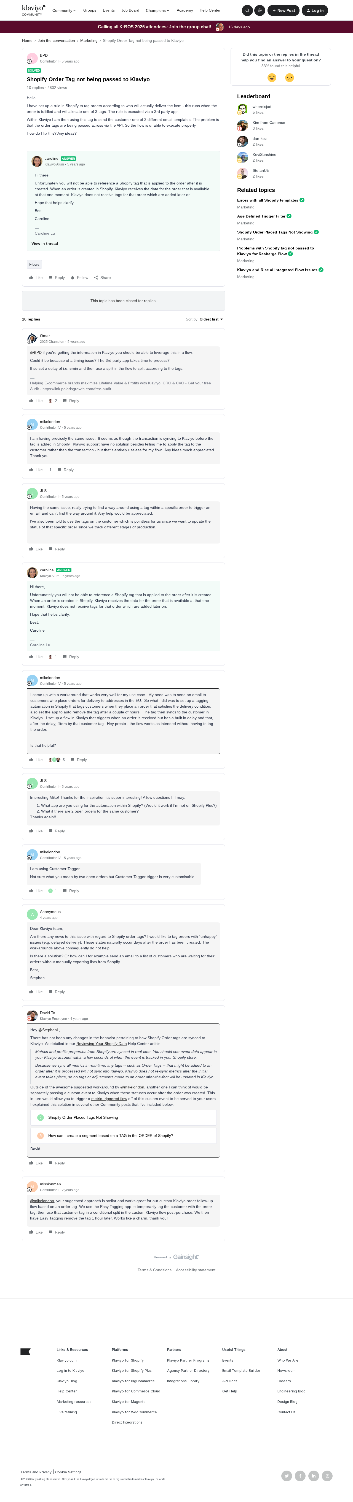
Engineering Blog (291, 1391)
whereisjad (262, 106)
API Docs (229, 1381)
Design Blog (287, 1402)
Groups (89, 10)
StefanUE (261, 170)
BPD (44, 55)
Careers (284, 1381)
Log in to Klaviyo (70, 1370)
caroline (51, 158)
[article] (123, 369)
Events (109, 10)
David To (47, 1013)
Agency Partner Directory (188, 1370)
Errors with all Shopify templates (267, 200)
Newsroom (286, 1370)
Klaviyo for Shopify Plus (132, 1370)
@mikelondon (132, 1087)
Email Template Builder (241, 1370)
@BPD (36, 352)
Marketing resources (74, 1402)
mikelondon (50, 421)
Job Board (130, 10)
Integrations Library (183, 1381)
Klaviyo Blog (67, 1381)
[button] (283, 10)
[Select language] (259, 10)
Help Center (210, 10)
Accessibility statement (195, 1270)
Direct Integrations (127, 1422)
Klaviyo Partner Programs (188, 1360)
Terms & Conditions (155, 1270)
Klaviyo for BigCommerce (133, 1381)
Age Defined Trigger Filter (261, 216)
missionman (50, 1184)
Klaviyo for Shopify (128, 1360)
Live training (67, 1412)
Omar (45, 335)
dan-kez (260, 138)
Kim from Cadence (269, 122)
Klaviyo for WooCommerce (134, 1412)
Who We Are (287, 1360)
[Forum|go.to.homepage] (34, 10)
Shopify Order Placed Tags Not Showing (275, 232)
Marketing (89, 40)
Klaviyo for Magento (129, 1402)
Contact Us (286, 1412)
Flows (34, 264)
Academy (185, 10)
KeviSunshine (264, 154)
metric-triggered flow (109, 1098)
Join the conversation (56, 40)
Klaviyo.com (67, 1360)
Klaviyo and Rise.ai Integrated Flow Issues (277, 270)
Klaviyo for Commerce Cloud (136, 1391)
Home (27, 40)
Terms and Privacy (36, 1472)
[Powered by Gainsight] (176, 1258)
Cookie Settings (68, 1472)
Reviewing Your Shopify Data (101, 1043)
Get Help (229, 1391)
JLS (43, 490)
